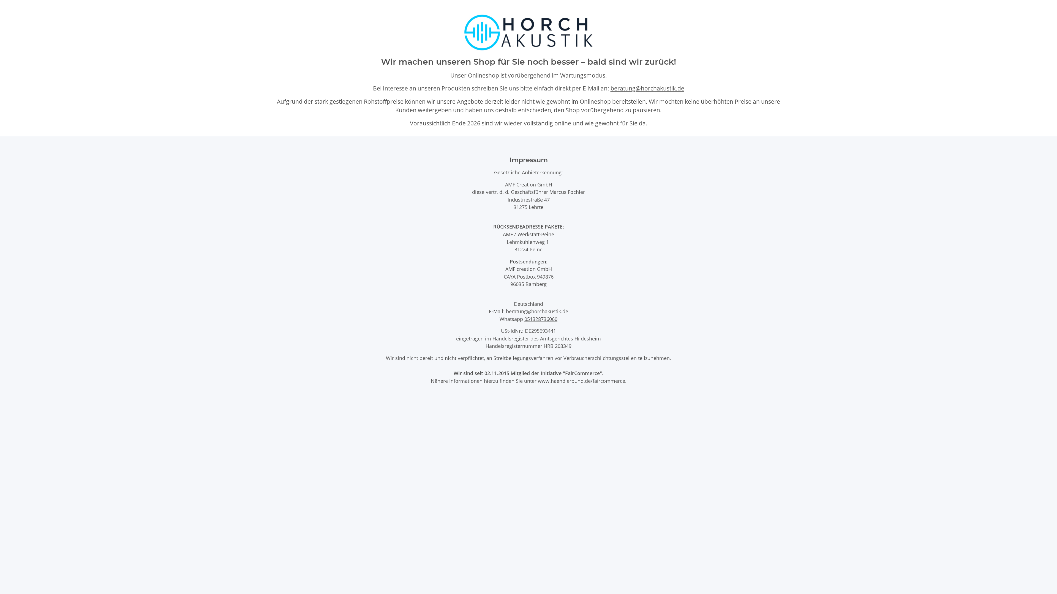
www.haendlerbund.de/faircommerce (581, 380)
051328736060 (540, 318)
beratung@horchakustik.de (647, 88)
